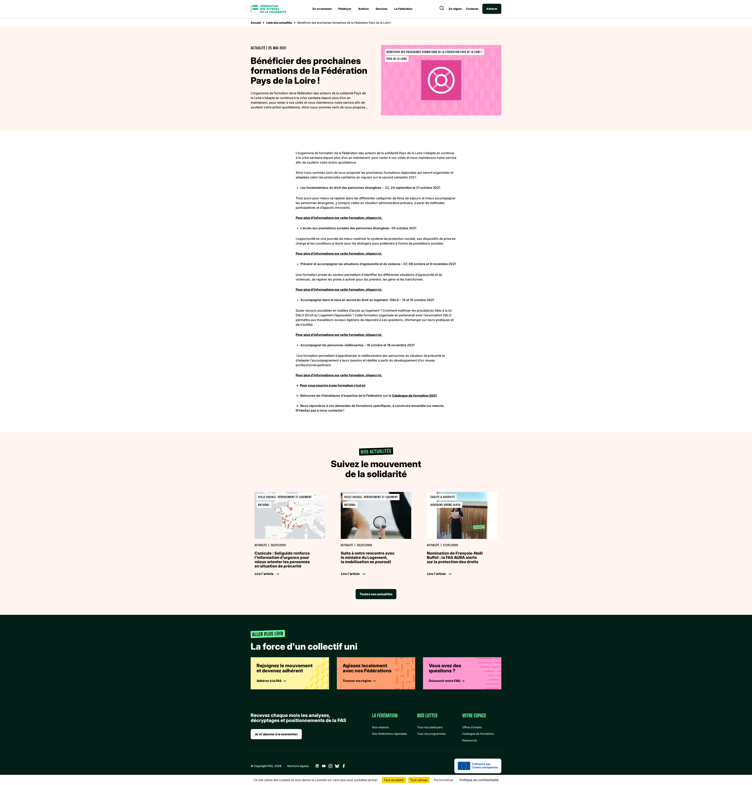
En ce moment (322, 8)
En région (455, 8)
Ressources (469, 740)
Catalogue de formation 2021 (414, 395)
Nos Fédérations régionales (389, 733)
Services (381, 8)
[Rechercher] (442, 9)
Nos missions (380, 727)
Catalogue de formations (478, 733)
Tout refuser (419, 780)
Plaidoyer (344, 8)
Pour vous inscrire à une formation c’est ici (332, 385)
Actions (363, 8)
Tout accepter (394, 780)
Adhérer (491, 8)
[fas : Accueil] (268, 9)
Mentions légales (298, 766)
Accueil (256, 22)
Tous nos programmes (431, 733)
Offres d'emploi (472, 727)
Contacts (472, 8)
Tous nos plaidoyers (430, 727)
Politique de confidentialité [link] (479, 780)
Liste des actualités (279, 22)
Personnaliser (444, 780)
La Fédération (403, 8)
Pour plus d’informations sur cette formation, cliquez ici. (339, 218)
